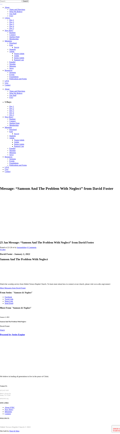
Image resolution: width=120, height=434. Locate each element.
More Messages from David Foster (13, 288)
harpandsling (21, 247)
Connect (8, 414)
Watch (2, 330)
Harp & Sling (14, 431)
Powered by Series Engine (12, 334)
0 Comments (31, 247)
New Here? (9, 410)
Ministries (8, 412)
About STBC (10, 407)
